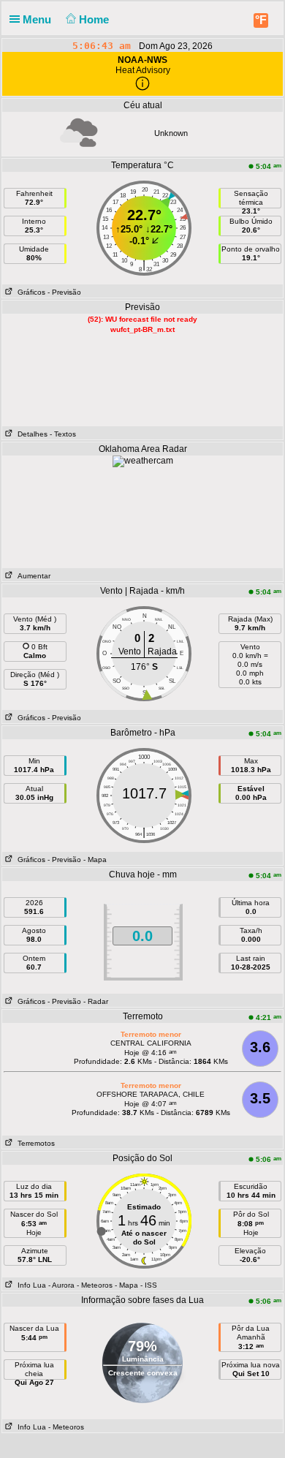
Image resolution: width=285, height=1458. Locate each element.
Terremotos (34, 1143)
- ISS (148, 1285)
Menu (38, 19)
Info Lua (29, 1285)
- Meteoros (95, 1285)
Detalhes (30, 434)
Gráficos (29, 292)
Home (95, 19)
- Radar (95, 1001)
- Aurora (61, 1285)
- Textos (63, 434)
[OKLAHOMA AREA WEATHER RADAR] (143, 461)
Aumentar (31, 576)
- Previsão (64, 292)
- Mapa (95, 859)
